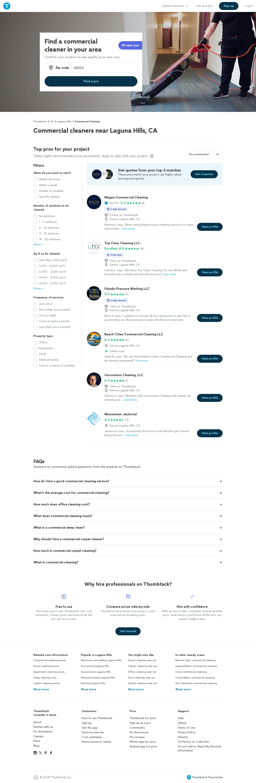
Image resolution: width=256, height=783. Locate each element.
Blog (36, 745)
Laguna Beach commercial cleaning (196, 666)
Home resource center (96, 741)
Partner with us (43, 727)
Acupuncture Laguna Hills (96, 671)
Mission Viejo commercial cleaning (195, 660)
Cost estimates (92, 737)
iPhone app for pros (143, 741)
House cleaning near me (142, 660)
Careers (38, 736)
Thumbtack (40, 121)
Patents (183, 737)
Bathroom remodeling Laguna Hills (101, 660)
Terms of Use (186, 727)
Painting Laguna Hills (93, 683)
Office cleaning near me (142, 671)
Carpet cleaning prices (46, 683)
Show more (41, 689)
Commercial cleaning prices (49, 660)
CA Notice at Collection (193, 741)
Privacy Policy (186, 732)
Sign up (87, 723)
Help (181, 718)
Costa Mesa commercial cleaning (195, 677)
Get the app (90, 727)
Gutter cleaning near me (142, 683)
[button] (111, 203)
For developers (43, 731)
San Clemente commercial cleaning (196, 683)
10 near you (130, 45)
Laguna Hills (64, 121)
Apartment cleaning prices (49, 671)
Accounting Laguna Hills (95, 666)
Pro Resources (139, 732)
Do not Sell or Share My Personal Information (199, 748)
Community (137, 727)
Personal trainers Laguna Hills (98, 677)
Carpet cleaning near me (142, 666)
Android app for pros (143, 746)
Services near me (93, 732)
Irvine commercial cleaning (190, 671)
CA (52, 121)
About (37, 722)
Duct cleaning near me (141, 677)
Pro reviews (137, 737)
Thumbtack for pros (143, 718)
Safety (182, 723)
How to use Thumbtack (97, 718)
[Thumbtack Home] (7, 6)
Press (36, 741)
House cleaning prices (46, 666)
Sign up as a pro (140, 723)
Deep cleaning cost (45, 677)
